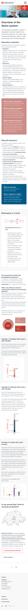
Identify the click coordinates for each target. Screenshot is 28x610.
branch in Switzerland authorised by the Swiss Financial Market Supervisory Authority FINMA (13, 535)
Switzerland (4, 585)
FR (10, 606)
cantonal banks (14, 540)
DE (2, 606)
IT (13, 606)
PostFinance (4, 542)
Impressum (4, 599)
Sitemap (3, 596)
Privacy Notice (5, 601)
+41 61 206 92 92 (6, 587)
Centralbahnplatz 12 (6, 581)
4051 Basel (4, 583)
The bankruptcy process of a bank (13, 228)
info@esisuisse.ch (6, 588)
